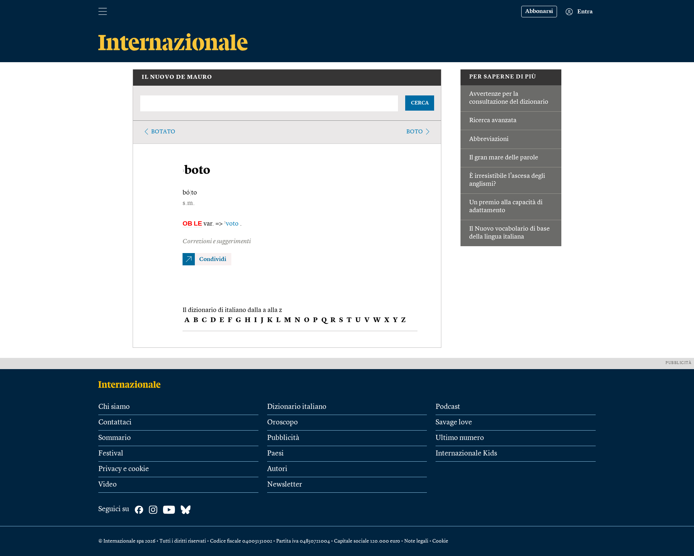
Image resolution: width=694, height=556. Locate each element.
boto (414, 132)
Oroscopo (282, 422)
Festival (110, 453)
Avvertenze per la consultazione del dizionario (508, 98)
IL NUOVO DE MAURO (177, 77)
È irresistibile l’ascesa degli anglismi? (507, 180)
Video (107, 484)
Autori (277, 469)
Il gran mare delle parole (503, 157)
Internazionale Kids (466, 453)
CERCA (420, 103)
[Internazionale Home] (131, 384)
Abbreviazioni (489, 139)
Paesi (275, 453)
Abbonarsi (539, 11)
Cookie (440, 541)
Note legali (416, 541)
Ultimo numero (460, 438)
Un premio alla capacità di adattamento (506, 206)
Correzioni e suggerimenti (217, 241)
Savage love (454, 422)
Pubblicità (283, 438)
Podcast (448, 407)
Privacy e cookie (123, 469)
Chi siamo (114, 407)
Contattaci (115, 422)
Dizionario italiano (296, 407)
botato (163, 132)
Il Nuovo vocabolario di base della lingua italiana (509, 233)
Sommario (114, 438)
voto (232, 224)
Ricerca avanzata (493, 120)
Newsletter (284, 484)
